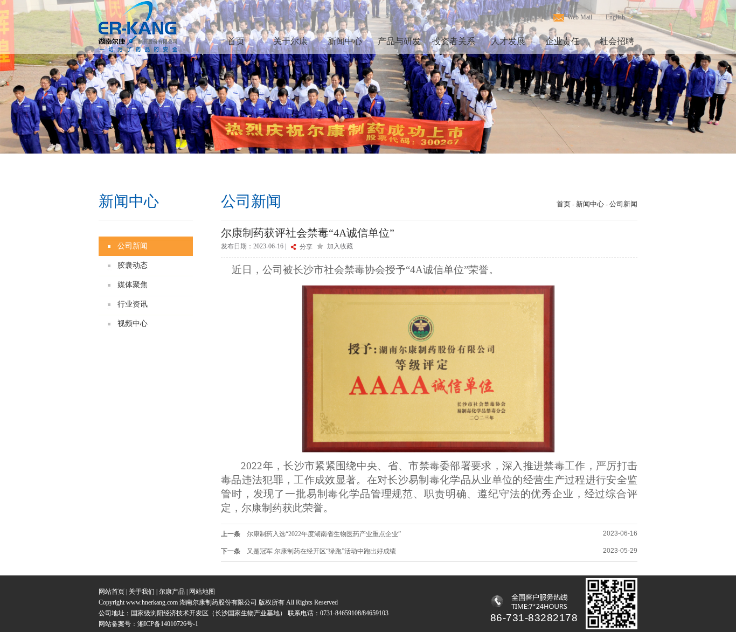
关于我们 (142, 591)
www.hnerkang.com (152, 602)
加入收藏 (340, 246)
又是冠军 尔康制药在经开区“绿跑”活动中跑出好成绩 (321, 551)
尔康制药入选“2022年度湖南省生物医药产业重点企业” (324, 534)
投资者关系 (453, 41)
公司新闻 (132, 246)
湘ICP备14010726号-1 (167, 624)
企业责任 (562, 41)
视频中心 (132, 324)
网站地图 (202, 591)
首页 (236, 41)
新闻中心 (345, 41)
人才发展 (508, 41)
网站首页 (111, 591)
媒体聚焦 (132, 285)
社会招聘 (617, 41)
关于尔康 (290, 41)
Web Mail (579, 17)
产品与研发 (399, 41)
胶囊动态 (132, 265)
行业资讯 (132, 304)
